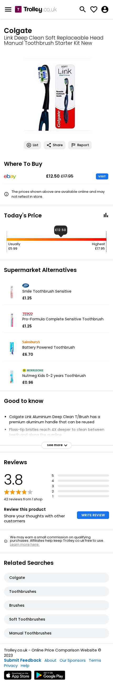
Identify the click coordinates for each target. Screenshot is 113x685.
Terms (95, 660)
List (35, 145)
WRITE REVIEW (93, 515)
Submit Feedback (22, 660)
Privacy (11, 665)
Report (83, 145)
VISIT (102, 176)
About (50, 660)
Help (25, 665)
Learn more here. (24, 544)
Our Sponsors (73, 660)
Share (58, 145)
